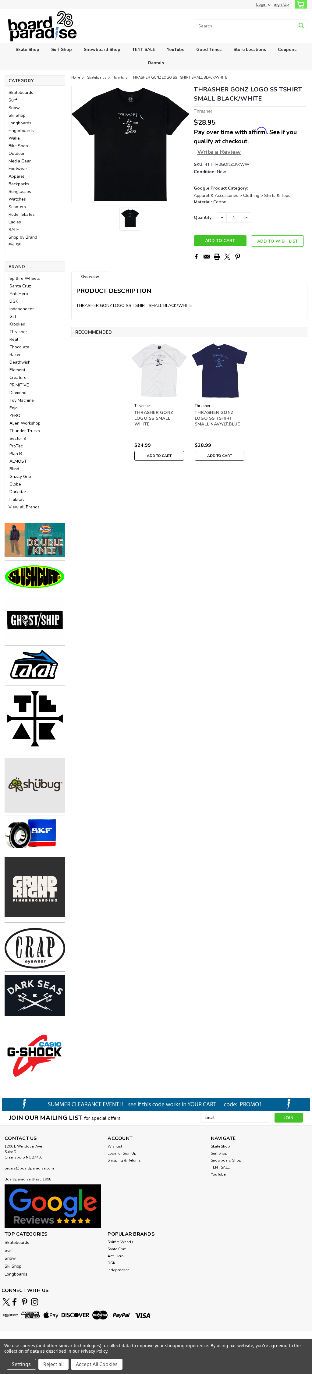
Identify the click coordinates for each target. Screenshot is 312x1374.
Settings (21, 1364)
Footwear (18, 169)
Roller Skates (22, 214)
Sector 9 (17, 438)
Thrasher (18, 332)
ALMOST (18, 461)
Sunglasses (20, 191)
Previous (76, 144)
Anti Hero (18, 294)
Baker (15, 355)
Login (261, 4)
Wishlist (115, 1146)
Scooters (17, 207)
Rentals (156, 63)
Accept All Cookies (97, 1364)
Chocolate (19, 347)
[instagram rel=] (34, 1302)
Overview (90, 276)
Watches (17, 199)
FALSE (15, 245)
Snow (14, 108)
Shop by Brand (23, 237)
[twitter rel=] (6, 1302)
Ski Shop (17, 115)
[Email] (207, 257)
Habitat (16, 499)
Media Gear (20, 161)
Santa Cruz (20, 286)
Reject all (53, 1364)
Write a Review (219, 152)
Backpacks (19, 184)
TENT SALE (143, 49)
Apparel (16, 176)
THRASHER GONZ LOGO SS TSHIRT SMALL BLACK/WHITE (179, 77)
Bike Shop (18, 146)
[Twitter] (227, 257)
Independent (21, 309)
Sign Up (281, 4)
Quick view (159, 396)
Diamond (18, 393)
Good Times (209, 49)
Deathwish (19, 362)
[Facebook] (196, 257)
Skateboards (21, 92)
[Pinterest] (238, 257)
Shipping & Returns (124, 1160)
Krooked (17, 324)
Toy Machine (21, 400)
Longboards (20, 123)
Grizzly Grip (20, 476)
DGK (13, 301)
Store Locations (249, 49)
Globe (15, 484)
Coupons (287, 49)
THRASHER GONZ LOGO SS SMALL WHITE (153, 418)
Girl (12, 316)
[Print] (217, 257)
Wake (14, 138)
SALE (14, 230)
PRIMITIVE (19, 385)
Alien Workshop (25, 423)
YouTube (175, 49)
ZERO (14, 415)
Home (75, 77)
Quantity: (203, 217)
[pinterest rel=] (24, 1302)
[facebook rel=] (14, 1302)
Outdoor (17, 153)
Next (184, 144)
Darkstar (17, 492)
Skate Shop (27, 49)
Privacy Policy (94, 1351)
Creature (18, 377)
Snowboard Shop (102, 49)
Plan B (15, 454)
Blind (14, 469)
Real (13, 339)
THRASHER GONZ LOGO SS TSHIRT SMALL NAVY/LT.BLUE (217, 418)
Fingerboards (21, 130)
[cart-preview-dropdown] (299, 4)
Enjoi (14, 408)
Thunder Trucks (24, 431)
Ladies (15, 222)
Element (17, 370)
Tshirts (118, 77)
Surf (13, 100)
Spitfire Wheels (24, 278)
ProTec (16, 446)
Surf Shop (61, 49)
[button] (35, 540)
